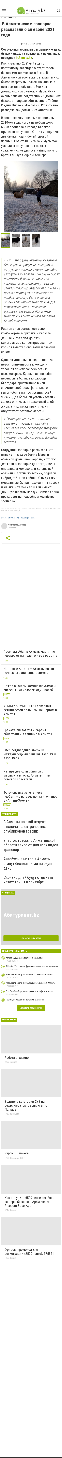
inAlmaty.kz (24, 58)
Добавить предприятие (31, 1008)
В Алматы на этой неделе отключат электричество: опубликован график (24, 826)
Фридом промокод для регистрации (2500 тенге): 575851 (29, 1252)
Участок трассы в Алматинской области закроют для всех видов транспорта (30, 845)
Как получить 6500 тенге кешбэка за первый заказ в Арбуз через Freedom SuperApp (29, 1202)
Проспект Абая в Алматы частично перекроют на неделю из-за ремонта (30, 654)
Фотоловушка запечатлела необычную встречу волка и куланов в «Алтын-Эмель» (30, 796)
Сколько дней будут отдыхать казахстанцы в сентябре (28, 879)
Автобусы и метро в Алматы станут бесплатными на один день (27, 864)
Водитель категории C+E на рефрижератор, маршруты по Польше (26, 1106)
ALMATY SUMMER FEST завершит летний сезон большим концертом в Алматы (30, 710)
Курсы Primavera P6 (19, 1153)
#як (32, 517)
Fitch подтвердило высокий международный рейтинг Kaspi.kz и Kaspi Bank (29, 754)
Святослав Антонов (17, 524)
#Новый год (13, 517)
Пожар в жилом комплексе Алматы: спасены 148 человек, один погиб (29, 688)
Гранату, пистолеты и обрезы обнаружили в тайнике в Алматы (27, 732)
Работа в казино (17, 1058)
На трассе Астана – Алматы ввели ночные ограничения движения (28, 671)
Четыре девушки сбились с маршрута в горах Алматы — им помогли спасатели (26, 775)
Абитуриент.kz (21, 915)
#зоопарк (25, 517)
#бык (3, 517)
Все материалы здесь (31, 938)
